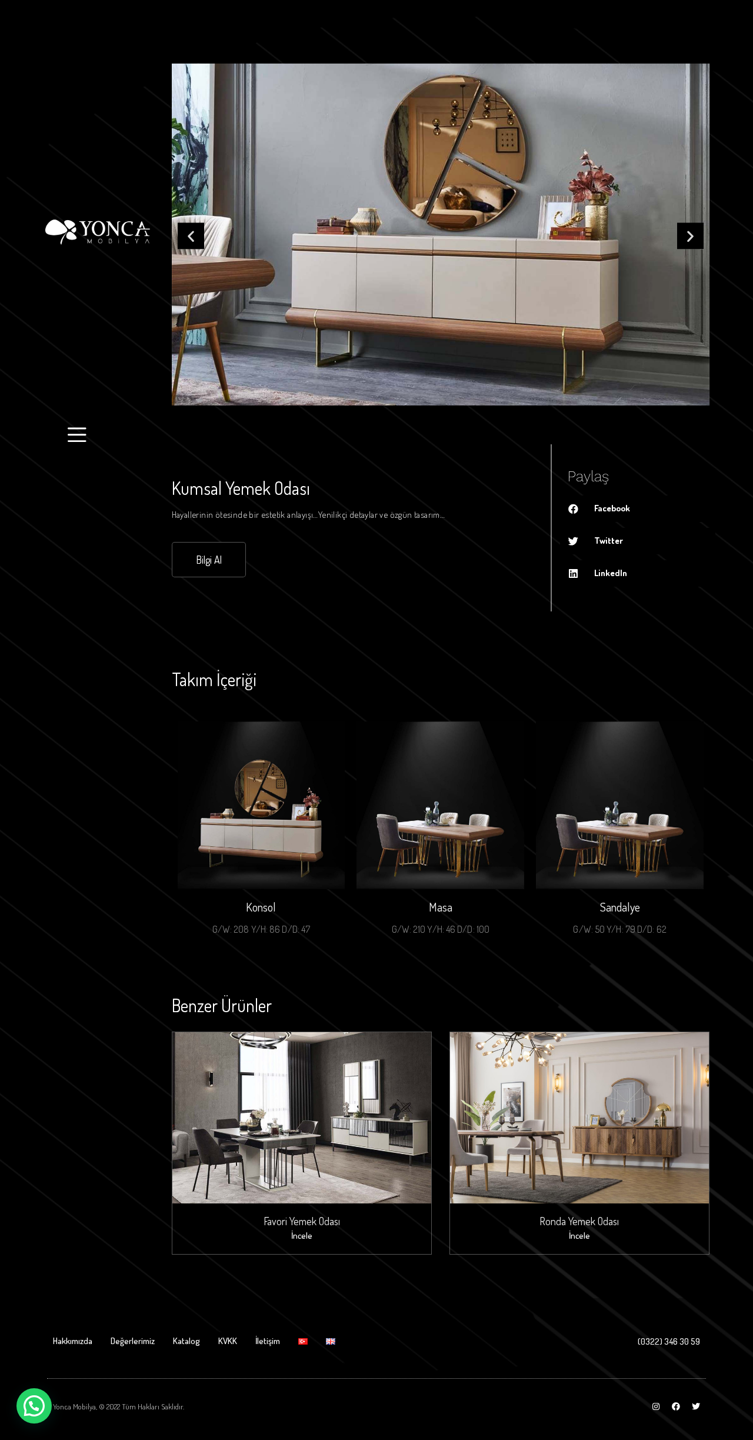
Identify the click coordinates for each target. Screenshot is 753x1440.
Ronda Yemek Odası (579, 1221)
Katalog (186, 1340)
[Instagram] (656, 1406)
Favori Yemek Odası (302, 1221)
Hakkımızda (72, 1340)
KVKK (227, 1340)
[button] (191, 235)
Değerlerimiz (133, 1340)
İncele (301, 1235)
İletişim (267, 1340)
